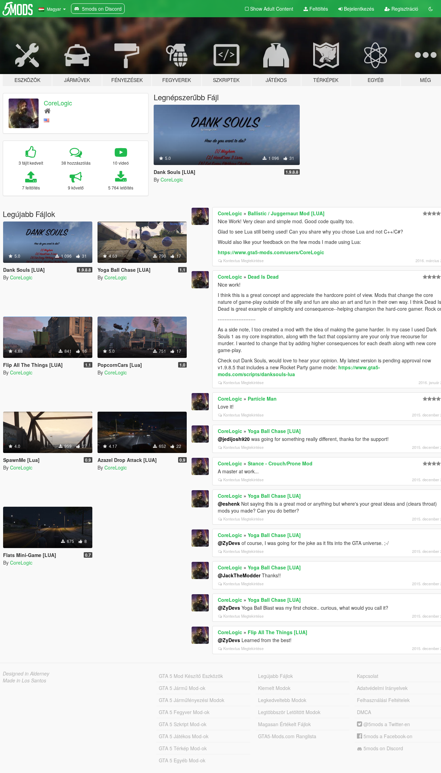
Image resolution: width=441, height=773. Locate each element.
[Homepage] (47, 110)
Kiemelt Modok (274, 687)
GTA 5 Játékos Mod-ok (183, 736)
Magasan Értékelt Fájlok (284, 724)
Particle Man (262, 398)
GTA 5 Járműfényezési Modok (191, 700)
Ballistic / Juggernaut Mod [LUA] (286, 213)
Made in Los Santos (24, 680)
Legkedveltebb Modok (282, 700)
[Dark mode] (430, 8)
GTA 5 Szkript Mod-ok (182, 724)
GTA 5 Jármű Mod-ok (182, 687)
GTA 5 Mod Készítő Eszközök (191, 675)
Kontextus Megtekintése (243, 260)
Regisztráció (404, 8)
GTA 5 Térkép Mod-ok (183, 748)
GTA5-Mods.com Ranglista (287, 736)
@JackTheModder (239, 575)
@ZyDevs (229, 542)
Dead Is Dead (263, 276)
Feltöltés (318, 8)
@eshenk (229, 503)
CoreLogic (58, 102)
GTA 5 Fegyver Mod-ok (184, 712)
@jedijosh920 (234, 438)
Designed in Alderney (26, 673)
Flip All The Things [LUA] (277, 632)
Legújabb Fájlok (275, 675)
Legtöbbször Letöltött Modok (289, 712)
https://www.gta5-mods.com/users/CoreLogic (271, 252)
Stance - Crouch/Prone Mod (280, 463)
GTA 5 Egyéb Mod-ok (182, 760)
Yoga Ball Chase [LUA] (274, 430)
